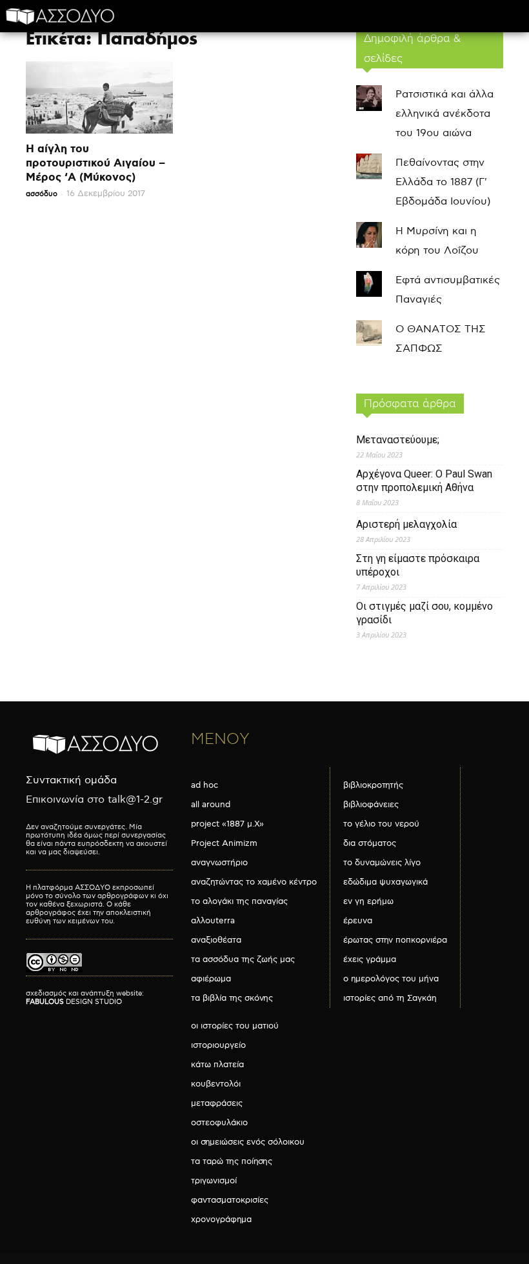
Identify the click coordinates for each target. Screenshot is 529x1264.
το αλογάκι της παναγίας (239, 901)
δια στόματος (369, 843)
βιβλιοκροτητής (373, 785)
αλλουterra (213, 921)
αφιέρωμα (211, 979)
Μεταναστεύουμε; (397, 440)
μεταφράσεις (217, 1103)
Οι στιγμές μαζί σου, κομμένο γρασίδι (424, 613)
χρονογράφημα (221, 1219)
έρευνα (357, 921)
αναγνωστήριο (219, 863)
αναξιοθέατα (216, 940)
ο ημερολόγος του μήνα (391, 979)
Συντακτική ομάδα (71, 780)
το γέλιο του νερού (381, 824)
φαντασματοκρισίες (229, 1200)
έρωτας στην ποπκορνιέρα (395, 940)
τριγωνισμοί (214, 1181)
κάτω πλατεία (217, 1064)
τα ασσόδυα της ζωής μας (243, 959)
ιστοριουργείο (218, 1045)
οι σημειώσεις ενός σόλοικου (247, 1142)
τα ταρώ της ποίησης (231, 1161)
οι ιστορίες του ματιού (235, 1026)
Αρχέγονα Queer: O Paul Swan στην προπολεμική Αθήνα (424, 481)
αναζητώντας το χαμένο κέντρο (254, 882)
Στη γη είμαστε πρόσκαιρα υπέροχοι (417, 565)
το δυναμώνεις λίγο (382, 863)
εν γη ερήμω (368, 901)
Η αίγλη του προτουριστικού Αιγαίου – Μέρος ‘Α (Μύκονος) (95, 163)
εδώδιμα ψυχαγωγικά (385, 882)
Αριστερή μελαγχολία (406, 524)
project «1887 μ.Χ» (227, 824)
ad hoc (204, 785)
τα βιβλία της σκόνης (232, 998)
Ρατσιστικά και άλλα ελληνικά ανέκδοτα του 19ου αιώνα (444, 113)
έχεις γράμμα (369, 959)
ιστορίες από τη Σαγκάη (390, 998)
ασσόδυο (41, 194)
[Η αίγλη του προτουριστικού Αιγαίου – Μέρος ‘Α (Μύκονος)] (99, 97)
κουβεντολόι (216, 1084)
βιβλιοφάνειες (371, 804)
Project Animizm (224, 843)
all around (210, 804)
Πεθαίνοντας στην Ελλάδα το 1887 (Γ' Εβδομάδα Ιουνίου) (442, 182)
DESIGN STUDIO (74, 1002)
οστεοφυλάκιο (219, 1123)
